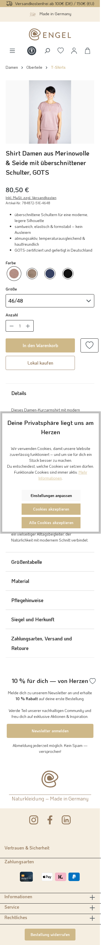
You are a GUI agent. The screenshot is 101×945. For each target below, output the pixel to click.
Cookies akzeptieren (51, 509)
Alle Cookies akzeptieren (51, 522)
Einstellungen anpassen (51, 495)
